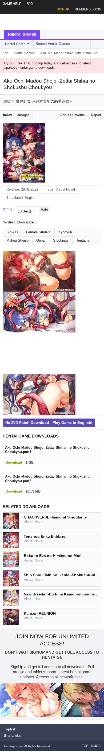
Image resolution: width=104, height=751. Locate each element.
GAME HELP (12, 4)
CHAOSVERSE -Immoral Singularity (55, 517)
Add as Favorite (72, 115)
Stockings (61, 240)
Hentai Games (22, 34)
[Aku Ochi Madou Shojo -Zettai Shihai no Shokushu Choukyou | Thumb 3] (39, 353)
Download (14, 462)
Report (96, 115)
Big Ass (12, 232)
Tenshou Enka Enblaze (44, 536)
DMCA (96, 746)
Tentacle (82, 240)
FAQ (30, 4)
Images (24, 115)
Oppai (40, 240)
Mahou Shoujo (17, 240)
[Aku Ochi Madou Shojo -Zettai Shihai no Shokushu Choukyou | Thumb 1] (39, 271)
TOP (85, 746)
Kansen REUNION (40, 613)
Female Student (38, 232)
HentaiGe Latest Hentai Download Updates (31, 22)
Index (7, 115)
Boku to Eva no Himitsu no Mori (53, 555)
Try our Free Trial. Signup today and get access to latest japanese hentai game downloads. (47, 65)
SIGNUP (63, 9)
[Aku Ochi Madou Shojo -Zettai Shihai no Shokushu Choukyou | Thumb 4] (39, 394)
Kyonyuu (65, 232)
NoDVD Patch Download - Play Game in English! (49, 422)
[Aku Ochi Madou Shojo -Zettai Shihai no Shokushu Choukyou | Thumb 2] (39, 312)
